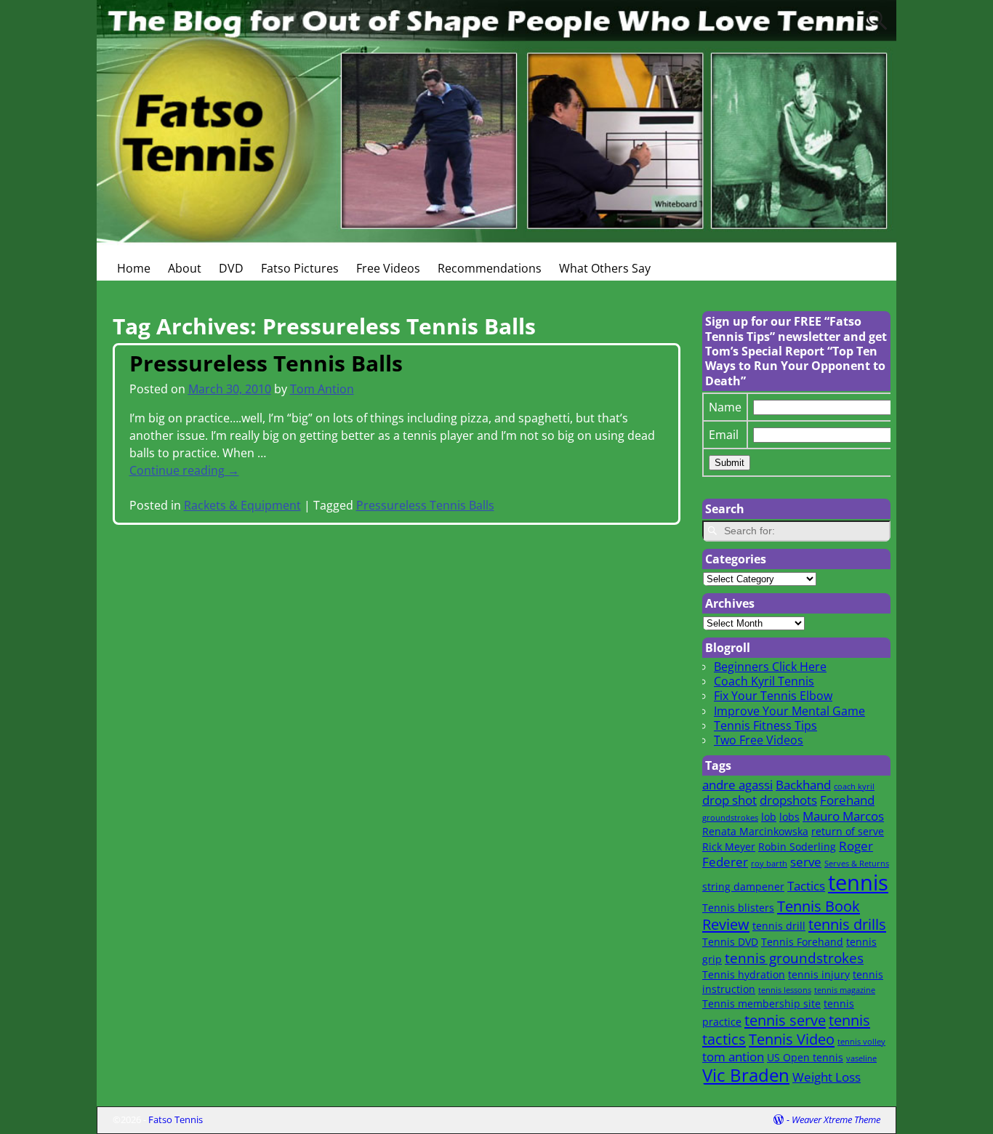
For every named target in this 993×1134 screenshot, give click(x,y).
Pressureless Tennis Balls (266, 363)
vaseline (861, 1058)
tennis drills (847, 924)
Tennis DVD (730, 942)
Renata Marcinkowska (755, 831)
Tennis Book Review (781, 915)
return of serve (847, 831)
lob (768, 817)
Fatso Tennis (175, 1119)
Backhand (803, 784)
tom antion (733, 1056)
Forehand (847, 800)
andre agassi (737, 784)
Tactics (806, 885)
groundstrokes (730, 818)
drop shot (729, 800)
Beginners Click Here (770, 667)
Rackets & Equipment (242, 505)
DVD (231, 268)
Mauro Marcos (843, 816)
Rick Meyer (728, 846)
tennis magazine (844, 990)
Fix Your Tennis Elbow (773, 696)
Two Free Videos (758, 740)
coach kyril (854, 786)
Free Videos (388, 268)
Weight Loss (826, 1077)
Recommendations (490, 268)
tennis (858, 882)
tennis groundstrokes (794, 958)
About (184, 268)
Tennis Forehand (802, 942)
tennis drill (778, 926)
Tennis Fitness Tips (765, 725)
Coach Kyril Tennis (764, 681)
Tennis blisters (738, 907)
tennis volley (861, 1042)
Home (133, 268)
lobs (789, 817)
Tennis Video (792, 1039)
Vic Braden (745, 1075)
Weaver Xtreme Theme (836, 1119)
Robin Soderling (797, 846)
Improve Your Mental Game (789, 711)
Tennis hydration (743, 974)
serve (805, 861)
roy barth (769, 863)
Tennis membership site (761, 1003)
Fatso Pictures (300, 268)
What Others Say (605, 268)
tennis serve (785, 1020)
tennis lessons (784, 990)
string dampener (743, 886)
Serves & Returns (856, 863)
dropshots (788, 800)
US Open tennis (805, 1057)
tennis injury (819, 974)
